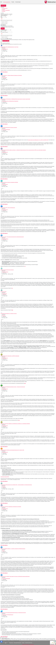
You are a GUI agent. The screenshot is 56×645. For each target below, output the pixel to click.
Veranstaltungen (4, 8)
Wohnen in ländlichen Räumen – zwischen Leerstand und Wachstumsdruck (13, 548)
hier (25, 266)
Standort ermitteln (4, 37)
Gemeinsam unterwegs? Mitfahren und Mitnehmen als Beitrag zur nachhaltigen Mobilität (15, 423)
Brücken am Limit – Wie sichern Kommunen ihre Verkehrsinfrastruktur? (12, 236)
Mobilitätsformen (5, 152)
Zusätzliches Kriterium (4, 23)
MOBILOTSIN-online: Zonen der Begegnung (8, 207)
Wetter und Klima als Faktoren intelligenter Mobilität (9, 182)
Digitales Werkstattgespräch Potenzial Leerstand (9, 127)
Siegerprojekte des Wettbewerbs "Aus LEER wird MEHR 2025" (38, 139)
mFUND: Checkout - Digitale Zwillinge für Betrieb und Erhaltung (11, 75)
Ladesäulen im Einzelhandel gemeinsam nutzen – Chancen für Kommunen (13, 386)
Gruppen (3, 9)
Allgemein (3, 315)
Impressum (32, 644)
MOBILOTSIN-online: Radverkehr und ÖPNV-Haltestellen (10, 355)
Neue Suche (3, 5)
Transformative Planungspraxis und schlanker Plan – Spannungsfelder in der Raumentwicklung (16, 484)
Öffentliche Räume (5, 238)
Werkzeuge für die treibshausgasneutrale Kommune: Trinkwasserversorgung (13, 612)
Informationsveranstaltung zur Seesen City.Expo (9, 313)
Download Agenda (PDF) (5, 476)
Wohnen (3, 550)
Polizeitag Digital (3, 291)
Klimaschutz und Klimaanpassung (7, 614)
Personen (3, 11)
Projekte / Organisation (6, 10)
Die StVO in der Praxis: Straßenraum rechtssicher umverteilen (11, 506)
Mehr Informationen (4, 71)
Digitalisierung (4, 77)
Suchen (2, 28)
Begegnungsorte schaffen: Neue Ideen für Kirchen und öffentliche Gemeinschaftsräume (15, 576)
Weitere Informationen (26, 644)
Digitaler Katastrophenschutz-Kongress (7, 269)
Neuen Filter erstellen (6, 40)
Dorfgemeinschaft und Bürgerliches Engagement (10, 101)
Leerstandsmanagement (6, 129)
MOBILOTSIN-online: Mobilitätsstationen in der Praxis (9, 46)
